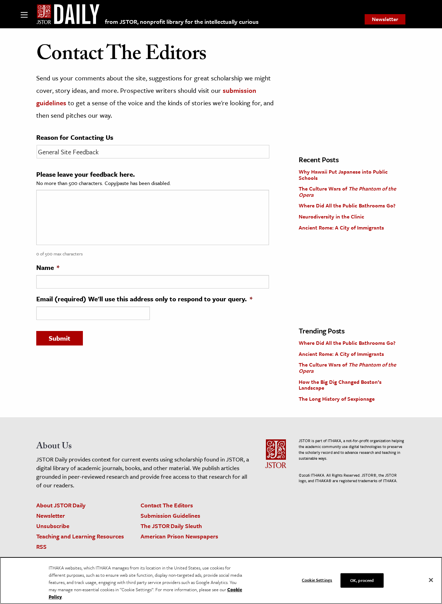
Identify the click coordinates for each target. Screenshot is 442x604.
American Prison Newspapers (179, 536)
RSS (41, 546)
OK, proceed (362, 580)
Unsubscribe (52, 526)
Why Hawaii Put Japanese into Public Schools (343, 175)
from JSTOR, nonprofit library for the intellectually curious (182, 21)
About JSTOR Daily (61, 505)
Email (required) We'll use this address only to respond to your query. (144, 298)
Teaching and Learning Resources (80, 536)
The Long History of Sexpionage (337, 398)
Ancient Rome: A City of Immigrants (341, 227)
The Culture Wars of (347, 191)
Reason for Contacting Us (74, 137)
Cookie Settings (317, 579)
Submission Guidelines (170, 515)
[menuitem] (385, 19)
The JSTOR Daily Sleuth (171, 526)
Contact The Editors (167, 505)
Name (47, 267)
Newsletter (385, 19)
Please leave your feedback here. (85, 174)
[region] (221, 580)
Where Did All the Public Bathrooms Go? (347, 205)
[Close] (431, 579)
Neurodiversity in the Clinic (331, 216)
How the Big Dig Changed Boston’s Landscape (340, 385)
